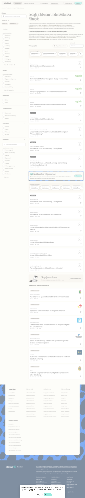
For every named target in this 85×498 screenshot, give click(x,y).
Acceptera (47, 494)
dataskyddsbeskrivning (29, 491)
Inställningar (38, 494)
